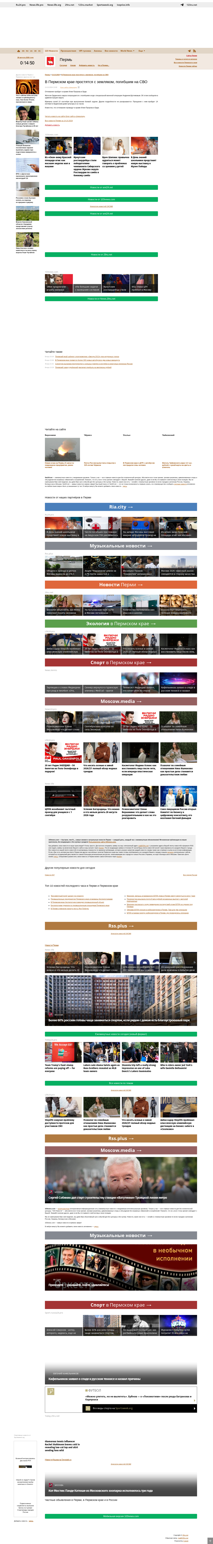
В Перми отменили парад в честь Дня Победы (70, 909)
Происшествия (68, 51)
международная (64, 1209)
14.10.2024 (56, 75)
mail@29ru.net (143, 846)
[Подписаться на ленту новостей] (194, 51)
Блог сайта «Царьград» (68, 87)
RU (27, 51)
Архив (73, 65)
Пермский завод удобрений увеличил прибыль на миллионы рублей (83, 367)
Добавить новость (87, 65)
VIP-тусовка (85, 51)
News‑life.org (54, 4)
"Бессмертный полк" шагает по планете (67, 896)
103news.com (51, 134)
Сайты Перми (191, 55)
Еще (141, 51)
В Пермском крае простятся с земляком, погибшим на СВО (85, 75)
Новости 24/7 (50, 875)
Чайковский (168, 435)
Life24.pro (50, 631)
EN (23, 51)
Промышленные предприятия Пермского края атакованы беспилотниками (82, 899)
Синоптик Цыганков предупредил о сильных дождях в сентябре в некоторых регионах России (94, 364)
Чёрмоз (88, 435)
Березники (50, 435)
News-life (49, 783)
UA (31, 51)
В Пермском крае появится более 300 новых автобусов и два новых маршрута (87, 360)
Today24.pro (51, 1039)
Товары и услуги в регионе (186, 59)
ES (39, 51)
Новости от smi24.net (101, 187)
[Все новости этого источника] (79, 87)
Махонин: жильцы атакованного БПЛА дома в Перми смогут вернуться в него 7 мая (161, 896)
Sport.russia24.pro (54, 1312)
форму (101, 848)
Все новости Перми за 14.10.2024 (59, 121)
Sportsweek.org (105, 4)
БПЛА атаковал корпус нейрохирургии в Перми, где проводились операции (158, 913)
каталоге (170, 852)
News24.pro (51, 709)
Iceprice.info (123, 4)
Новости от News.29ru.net (101, 299)
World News (126, 51)
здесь (125, 486)
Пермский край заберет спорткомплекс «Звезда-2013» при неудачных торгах (87, 357)
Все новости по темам (121, 1083)
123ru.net (192, 4)
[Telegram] (189, 51)
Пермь (47, 75)
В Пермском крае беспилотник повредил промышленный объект (77, 902)
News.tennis (51, 670)
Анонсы (98, 51)
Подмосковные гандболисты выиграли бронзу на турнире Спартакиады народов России (25, 1508)
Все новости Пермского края (185, 62)
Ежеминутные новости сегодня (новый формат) (121, 1034)
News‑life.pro (36, 4)
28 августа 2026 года (25, 57)
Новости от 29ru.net (101, 254)
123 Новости (51, 51)
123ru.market (85, 4)
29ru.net (69, 4)
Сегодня (63, 65)
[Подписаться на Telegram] (182, 4)
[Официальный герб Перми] (50, 61)
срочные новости (180, 484)
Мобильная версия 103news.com (121, 1516)
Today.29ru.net (52, 1416)
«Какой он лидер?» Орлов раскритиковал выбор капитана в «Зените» (25, 1482)
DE (35, 51)
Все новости (111, 51)
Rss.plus (49, 553)
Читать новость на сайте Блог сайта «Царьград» (65, 116)
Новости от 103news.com (101, 199)
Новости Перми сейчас (188, 66)
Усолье (126, 435)
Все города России (190, 875)
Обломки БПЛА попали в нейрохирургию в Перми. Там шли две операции (157, 910)
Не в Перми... (103, 65)
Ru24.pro (21, 4)
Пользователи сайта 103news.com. (102, 842)
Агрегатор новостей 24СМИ (101, 206)
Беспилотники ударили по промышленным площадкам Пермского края (80, 905)
